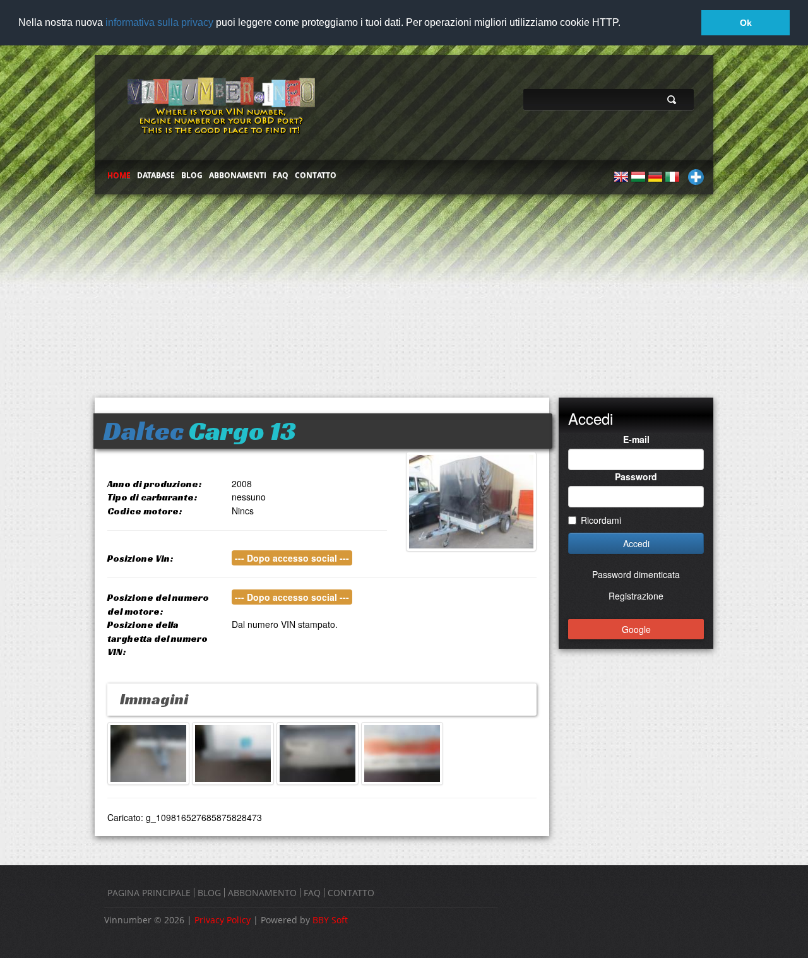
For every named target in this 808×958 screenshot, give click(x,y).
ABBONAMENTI (237, 175)
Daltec (143, 430)
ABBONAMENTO (262, 893)
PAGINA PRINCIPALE (149, 893)
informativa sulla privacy (159, 22)
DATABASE (156, 175)
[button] (625, 23)
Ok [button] (746, 23)
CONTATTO (315, 175)
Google (636, 629)
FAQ (280, 175)
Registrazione (636, 595)
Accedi (636, 543)
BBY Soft (330, 920)
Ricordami (601, 520)
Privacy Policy (222, 920)
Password (636, 476)
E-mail (636, 439)
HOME (119, 175)
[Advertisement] (404, 290)
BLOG (192, 175)
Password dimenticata (636, 574)
